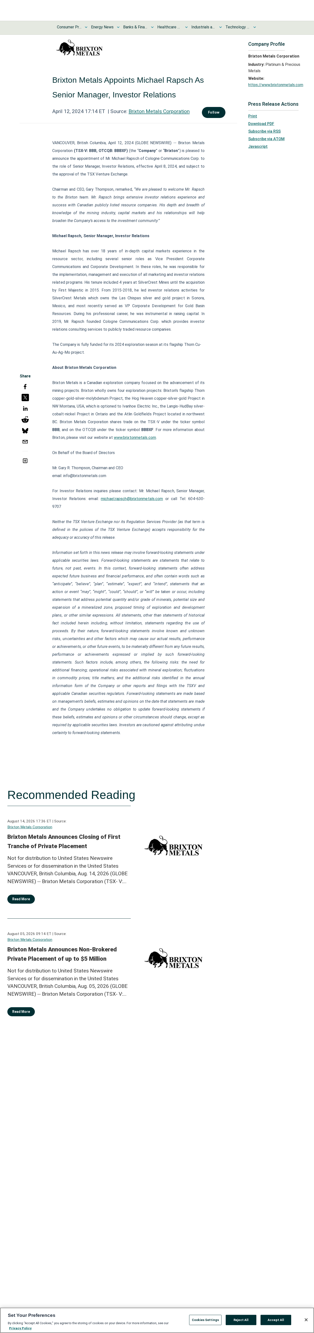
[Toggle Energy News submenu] (118, 27)
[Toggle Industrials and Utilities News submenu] (220, 27)
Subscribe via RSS (264, 131)
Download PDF (261, 123)
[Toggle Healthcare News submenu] (186, 27)
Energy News (102, 27)
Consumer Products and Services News (69, 27)
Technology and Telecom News (237, 27)
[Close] (306, 1319)
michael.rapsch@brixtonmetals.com (132, 498)
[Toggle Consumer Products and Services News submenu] (86, 27)
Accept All (276, 1320)
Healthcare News (169, 27)
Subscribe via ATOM (266, 139)
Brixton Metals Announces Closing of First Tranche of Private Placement (63, 841)
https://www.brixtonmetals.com (275, 84)
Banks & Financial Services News (135, 27)
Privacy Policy (20, 1328)
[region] (157, 1320)
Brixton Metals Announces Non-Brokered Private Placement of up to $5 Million (62, 954)
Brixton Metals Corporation (159, 111)
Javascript (258, 146)
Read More (21, 899)
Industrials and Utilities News (203, 27)
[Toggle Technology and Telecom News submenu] (254, 27)
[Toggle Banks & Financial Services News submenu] (152, 27)
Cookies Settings (205, 1320)
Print (252, 116)
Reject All (241, 1320)
